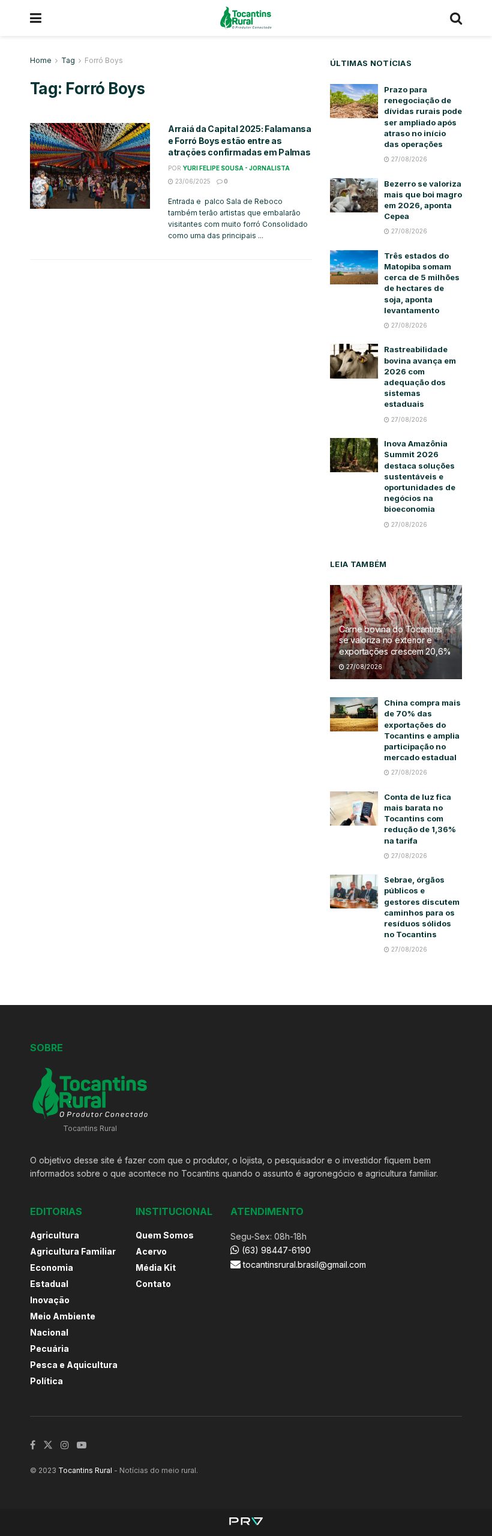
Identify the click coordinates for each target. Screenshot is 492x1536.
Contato (153, 1284)
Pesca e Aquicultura (74, 1365)
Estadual (49, 1284)
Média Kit (156, 1267)
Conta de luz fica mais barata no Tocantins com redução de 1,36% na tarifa (420, 818)
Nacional (49, 1332)
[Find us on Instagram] (65, 1445)
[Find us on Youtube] (81, 1445)
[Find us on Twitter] (48, 1445)
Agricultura (54, 1235)
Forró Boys (104, 60)
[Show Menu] (35, 18)
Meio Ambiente (62, 1316)
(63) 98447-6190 (275, 1250)
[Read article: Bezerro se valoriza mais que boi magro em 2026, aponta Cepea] (354, 195)
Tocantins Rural (85, 1470)
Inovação (50, 1300)
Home (41, 60)
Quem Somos (165, 1235)
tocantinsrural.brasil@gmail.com (304, 1264)
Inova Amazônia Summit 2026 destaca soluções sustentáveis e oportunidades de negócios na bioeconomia (419, 476)
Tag (68, 60)
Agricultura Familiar (73, 1251)
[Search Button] (456, 18)
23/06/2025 (192, 181)
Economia (51, 1267)
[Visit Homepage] (245, 18)
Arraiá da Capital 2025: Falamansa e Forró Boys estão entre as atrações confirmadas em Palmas (239, 140)
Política (46, 1381)
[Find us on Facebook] (32, 1445)
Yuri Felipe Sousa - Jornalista (236, 168)
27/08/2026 (408, 159)
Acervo (151, 1251)
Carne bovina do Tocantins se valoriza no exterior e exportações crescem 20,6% (395, 640)
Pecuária (49, 1348)
